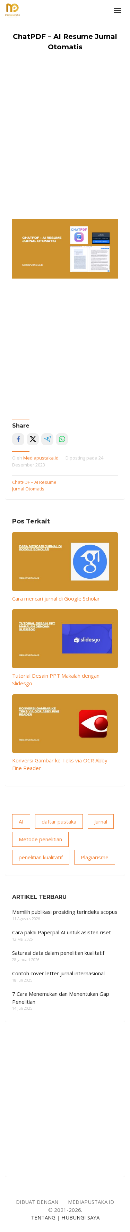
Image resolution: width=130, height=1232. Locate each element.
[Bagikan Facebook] (18, 439)
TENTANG (43, 1217)
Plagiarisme (95, 857)
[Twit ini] (33, 439)
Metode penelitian (40, 839)
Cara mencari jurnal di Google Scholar (56, 598)
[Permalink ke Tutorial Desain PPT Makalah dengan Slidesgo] (65, 638)
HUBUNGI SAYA (80, 1217)
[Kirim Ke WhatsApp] (62, 439)
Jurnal (100, 821)
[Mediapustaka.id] (12, 9)
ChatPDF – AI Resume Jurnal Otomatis (34, 485)
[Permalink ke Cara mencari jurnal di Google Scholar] (65, 561)
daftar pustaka (59, 821)
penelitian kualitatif (41, 857)
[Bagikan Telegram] (47, 439)
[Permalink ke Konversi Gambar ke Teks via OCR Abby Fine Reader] (65, 723)
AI (21, 821)
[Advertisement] (65, 150)
